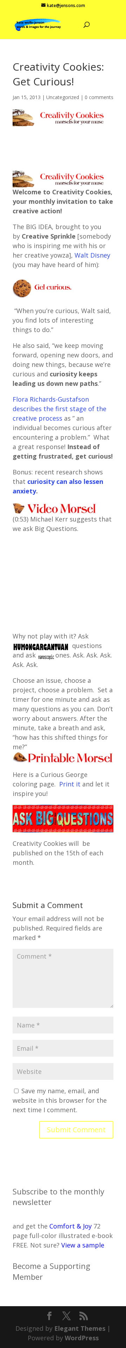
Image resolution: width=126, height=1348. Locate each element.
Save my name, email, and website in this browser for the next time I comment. (60, 1100)
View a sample (82, 1245)
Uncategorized (62, 97)
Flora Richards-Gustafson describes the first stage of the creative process (59, 408)
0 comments (99, 97)
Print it (70, 784)
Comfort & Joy (70, 1226)
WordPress (82, 1338)
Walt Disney (92, 255)
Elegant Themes (79, 1328)
